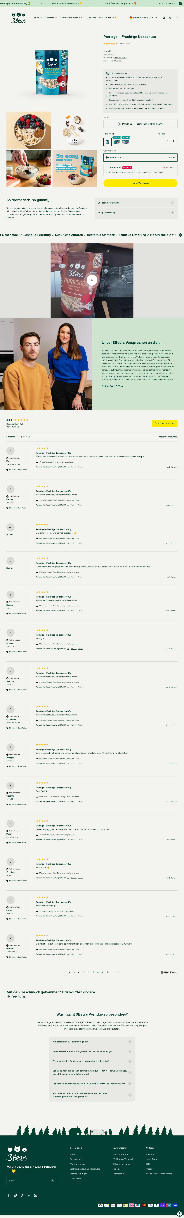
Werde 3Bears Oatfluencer (159, 1173)
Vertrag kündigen (78, 1173)
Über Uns (49, 17)
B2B (148, 1164)
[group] (20, 420)
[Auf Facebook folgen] (8, 1195)
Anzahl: (161, 133)
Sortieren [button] (10, 436)
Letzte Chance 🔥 (108, 17)
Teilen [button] (80, 467)
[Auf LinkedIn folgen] (29, 1195)
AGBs (72, 1154)
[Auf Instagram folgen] (15, 1195)
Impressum (118, 1173)
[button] (140, 44)
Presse (149, 1169)
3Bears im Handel (122, 1164)
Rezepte (92, 17)
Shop (36, 17)
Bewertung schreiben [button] (165, 423)
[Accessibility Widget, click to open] (180, 1214)
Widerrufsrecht (77, 1164)
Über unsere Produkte (71, 17)
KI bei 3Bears (76, 1178)
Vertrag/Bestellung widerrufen (85, 1169)
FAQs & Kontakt (121, 1154)
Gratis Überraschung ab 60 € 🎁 (102, 3)
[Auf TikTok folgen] (22, 1195)
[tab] (168, 437)
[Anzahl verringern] (162, 141)
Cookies (117, 1169)
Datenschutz (76, 1159)
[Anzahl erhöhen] (173, 141)
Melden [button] (74, 467)
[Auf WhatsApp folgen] (36, 1195)
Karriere (150, 1154)
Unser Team (151, 1159)
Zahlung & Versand (123, 1159)
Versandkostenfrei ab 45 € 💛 (49, 3)
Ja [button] (68, 467)
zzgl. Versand (120, 58)
